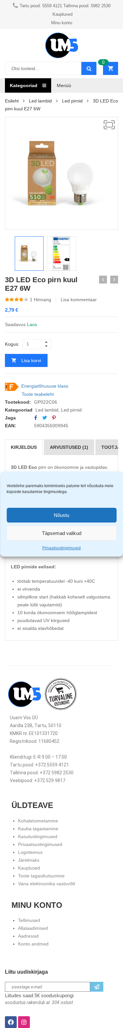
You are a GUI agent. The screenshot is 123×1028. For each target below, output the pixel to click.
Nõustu (61, 515)
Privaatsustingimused (61, 548)
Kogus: (12, 344)
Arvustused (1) (69, 447)
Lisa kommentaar (79, 299)
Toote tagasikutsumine (41, 875)
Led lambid (40, 100)
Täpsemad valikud (61, 533)
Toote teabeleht (38, 394)
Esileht (12, 100)
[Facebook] (35, 417)
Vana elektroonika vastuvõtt (46, 883)
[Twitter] (44, 417)
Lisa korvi (31, 360)
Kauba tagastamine (38, 828)
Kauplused (29, 868)
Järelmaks (28, 860)
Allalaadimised (33, 928)
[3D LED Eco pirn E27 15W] (103, 280)
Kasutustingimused (37, 836)
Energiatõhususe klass (44, 386)
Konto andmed (33, 943)
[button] (109, 124)
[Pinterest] (54, 417)
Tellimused (29, 920)
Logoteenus (30, 852)
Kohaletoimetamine (38, 820)
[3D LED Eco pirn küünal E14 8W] (114, 280)
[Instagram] (24, 1022)
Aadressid (28, 936)
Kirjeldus (24, 447)
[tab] (24, 447)
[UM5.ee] (61, 45)
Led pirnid (72, 100)
